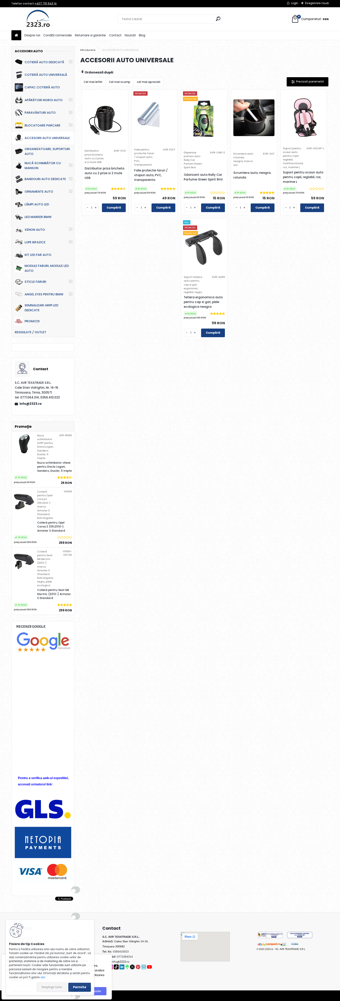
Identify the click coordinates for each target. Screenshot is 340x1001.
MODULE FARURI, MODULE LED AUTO (47, 268)
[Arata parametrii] (307, 81)
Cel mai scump (119, 82)
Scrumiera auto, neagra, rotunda (252, 175)
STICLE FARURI (35, 281)
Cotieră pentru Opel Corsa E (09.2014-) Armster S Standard (51, 527)
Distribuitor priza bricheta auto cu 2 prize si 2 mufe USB (104, 173)
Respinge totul (52, 987)
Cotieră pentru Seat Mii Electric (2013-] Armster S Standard (54, 594)
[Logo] (38, 19)
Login (294, 3)
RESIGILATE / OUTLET (30, 332)
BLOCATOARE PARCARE (42, 125)
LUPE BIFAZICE (35, 242)
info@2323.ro (30, 403)
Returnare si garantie (90, 35)
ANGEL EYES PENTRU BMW (44, 294)
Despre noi (32, 35)
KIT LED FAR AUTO (38, 255)
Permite (79, 987)
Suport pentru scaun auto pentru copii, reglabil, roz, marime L (303, 177)
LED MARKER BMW (38, 217)
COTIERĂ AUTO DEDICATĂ (44, 62)
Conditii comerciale (57, 35)
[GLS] (43, 801)
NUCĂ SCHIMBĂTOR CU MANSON (43, 165)
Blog (142, 35)
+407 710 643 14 (46, 3)
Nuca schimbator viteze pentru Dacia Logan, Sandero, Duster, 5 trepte (54, 467)
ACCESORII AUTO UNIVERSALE (47, 138)
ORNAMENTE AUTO (39, 191)
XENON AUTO (35, 229)
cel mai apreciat (148, 82)
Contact (115, 35)
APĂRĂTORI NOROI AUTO (44, 100)
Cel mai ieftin (93, 82)
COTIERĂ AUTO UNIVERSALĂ (46, 74)
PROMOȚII (32, 321)
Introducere (87, 50)
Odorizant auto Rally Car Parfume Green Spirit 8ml (203, 177)
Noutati (130, 35)
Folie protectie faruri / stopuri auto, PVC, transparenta (151, 175)
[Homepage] (16, 35)
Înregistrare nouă (317, 3)
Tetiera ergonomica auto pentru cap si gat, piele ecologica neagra (203, 302)
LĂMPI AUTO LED (37, 204)
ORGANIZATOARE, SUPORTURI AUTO (47, 151)
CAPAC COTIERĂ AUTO (42, 87)
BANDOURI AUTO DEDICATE (45, 179)
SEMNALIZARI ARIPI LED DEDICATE (41, 307)
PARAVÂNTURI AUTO (40, 112)
